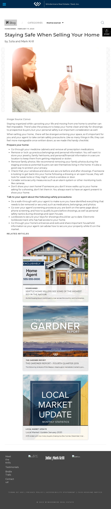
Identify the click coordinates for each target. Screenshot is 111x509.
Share (107, 34)
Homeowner (10, 29)
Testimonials (12, 467)
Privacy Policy (35, 492)
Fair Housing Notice (90, 492)
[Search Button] (102, 22)
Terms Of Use (16, 492)
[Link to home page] (37, 5)
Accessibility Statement (60, 492)
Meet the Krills (8, 459)
